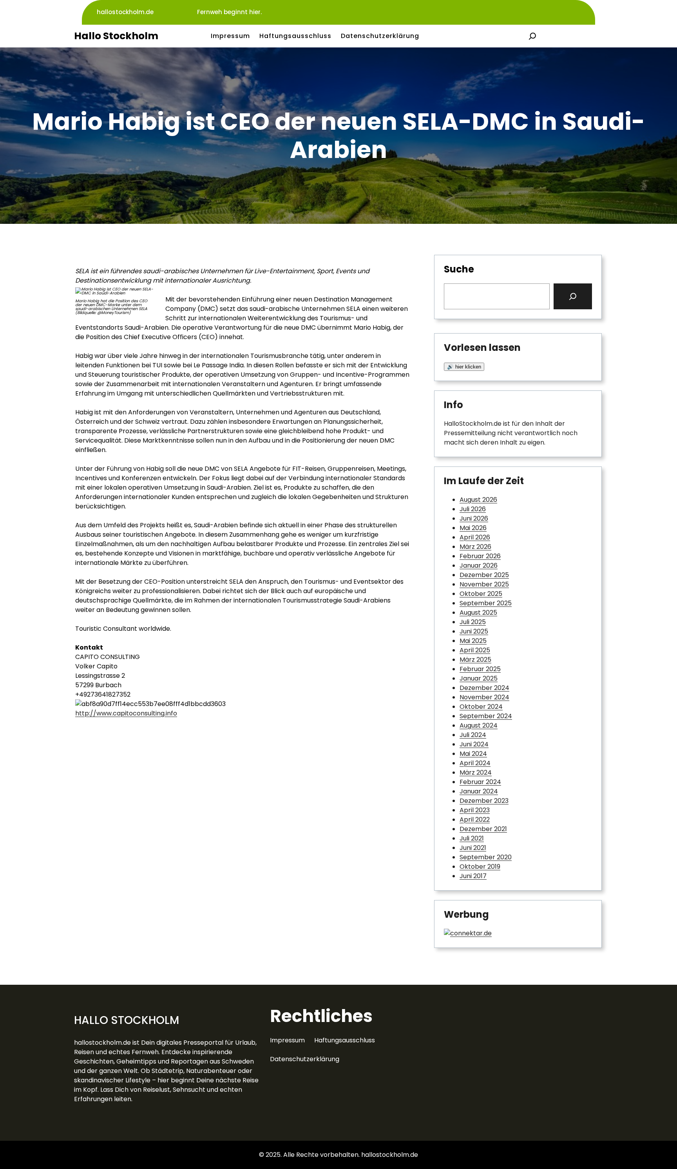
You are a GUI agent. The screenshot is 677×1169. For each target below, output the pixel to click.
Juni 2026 (474, 518)
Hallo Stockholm (116, 36)
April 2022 (475, 819)
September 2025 (486, 603)
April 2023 (475, 810)
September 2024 (486, 716)
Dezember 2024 (484, 687)
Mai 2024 (473, 753)
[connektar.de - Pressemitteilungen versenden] (468, 933)
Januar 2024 (479, 791)
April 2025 (475, 650)
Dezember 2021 (483, 828)
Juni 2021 (473, 847)
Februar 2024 (480, 781)
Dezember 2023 (484, 800)
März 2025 (475, 659)
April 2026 (475, 537)
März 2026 (475, 546)
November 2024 (484, 697)
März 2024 (476, 772)
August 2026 (478, 499)
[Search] (573, 296)
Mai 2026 (473, 527)
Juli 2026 (473, 509)
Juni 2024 (474, 744)
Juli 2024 (473, 734)
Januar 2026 (479, 565)
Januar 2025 (479, 678)
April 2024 (475, 763)
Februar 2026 (480, 556)
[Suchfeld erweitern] (532, 36)
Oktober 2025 (481, 593)
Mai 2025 (473, 640)
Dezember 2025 (484, 574)
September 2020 (486, 857)
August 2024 (479, 725)
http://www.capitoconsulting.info (126, 713)
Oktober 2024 (481, 706)
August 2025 (478, 612)
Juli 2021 (472, 838)
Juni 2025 (474, 631)
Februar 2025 (480, 668)
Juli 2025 (473, 621)
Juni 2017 (473, 875)
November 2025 (484, 584)
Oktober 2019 (480, 866)
